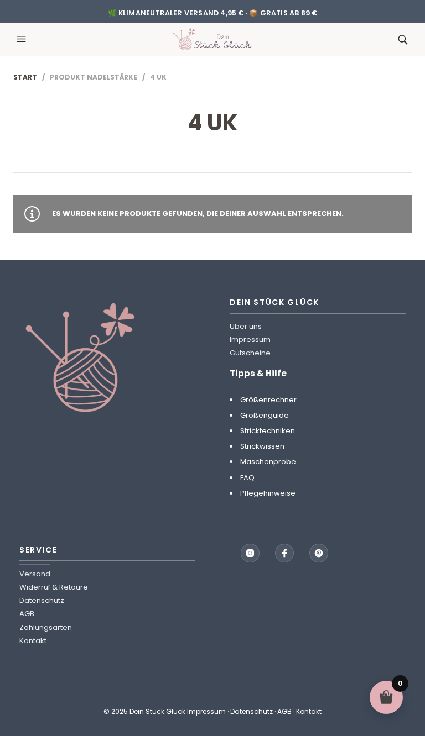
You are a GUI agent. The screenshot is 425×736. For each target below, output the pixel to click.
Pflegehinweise (268, 493)
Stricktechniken (267, 430)
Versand (34, 574)
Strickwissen (262, 446)
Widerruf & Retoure (53, 587)
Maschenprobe (268, 461)
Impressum (250, 339)
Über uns (246, 326)
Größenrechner (268, 400)
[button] (22, 39)
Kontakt (32, 640)
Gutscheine (250, 353)
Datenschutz (41, 600)
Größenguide (264, 415)
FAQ (247, 477)
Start (25, 77)
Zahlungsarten (45, 627)
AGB (26, 613)
